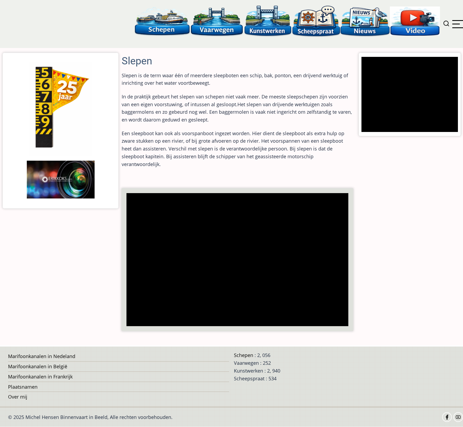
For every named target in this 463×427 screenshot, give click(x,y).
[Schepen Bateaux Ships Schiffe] (162, 21)
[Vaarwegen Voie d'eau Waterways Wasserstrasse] (217, 21)
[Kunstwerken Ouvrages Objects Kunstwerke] (268, 21)
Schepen (243, 355)
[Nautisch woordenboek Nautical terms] (316, 21)
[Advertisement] (239, 260)
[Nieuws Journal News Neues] (365, 21)
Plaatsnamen (23, 387)
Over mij (17, 396)
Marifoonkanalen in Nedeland (41, 356)
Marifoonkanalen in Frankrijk (40, 376)
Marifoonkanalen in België (37, 366)
